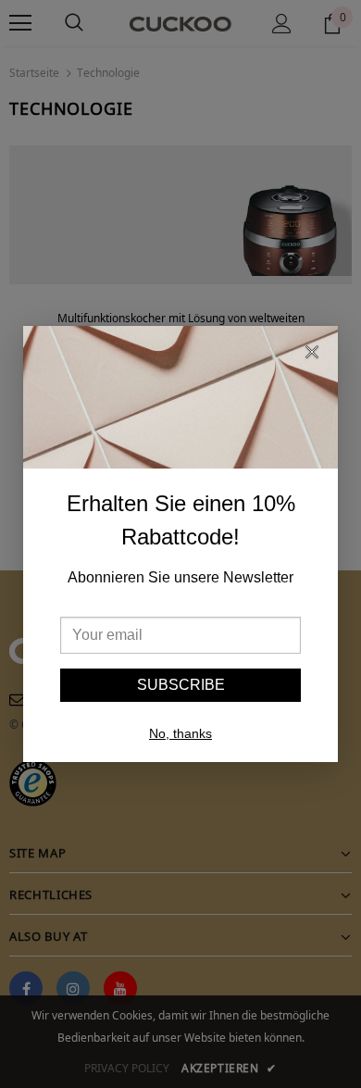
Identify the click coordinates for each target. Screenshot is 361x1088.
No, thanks (180, 733)
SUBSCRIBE (181, 685)
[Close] (312, 354)
